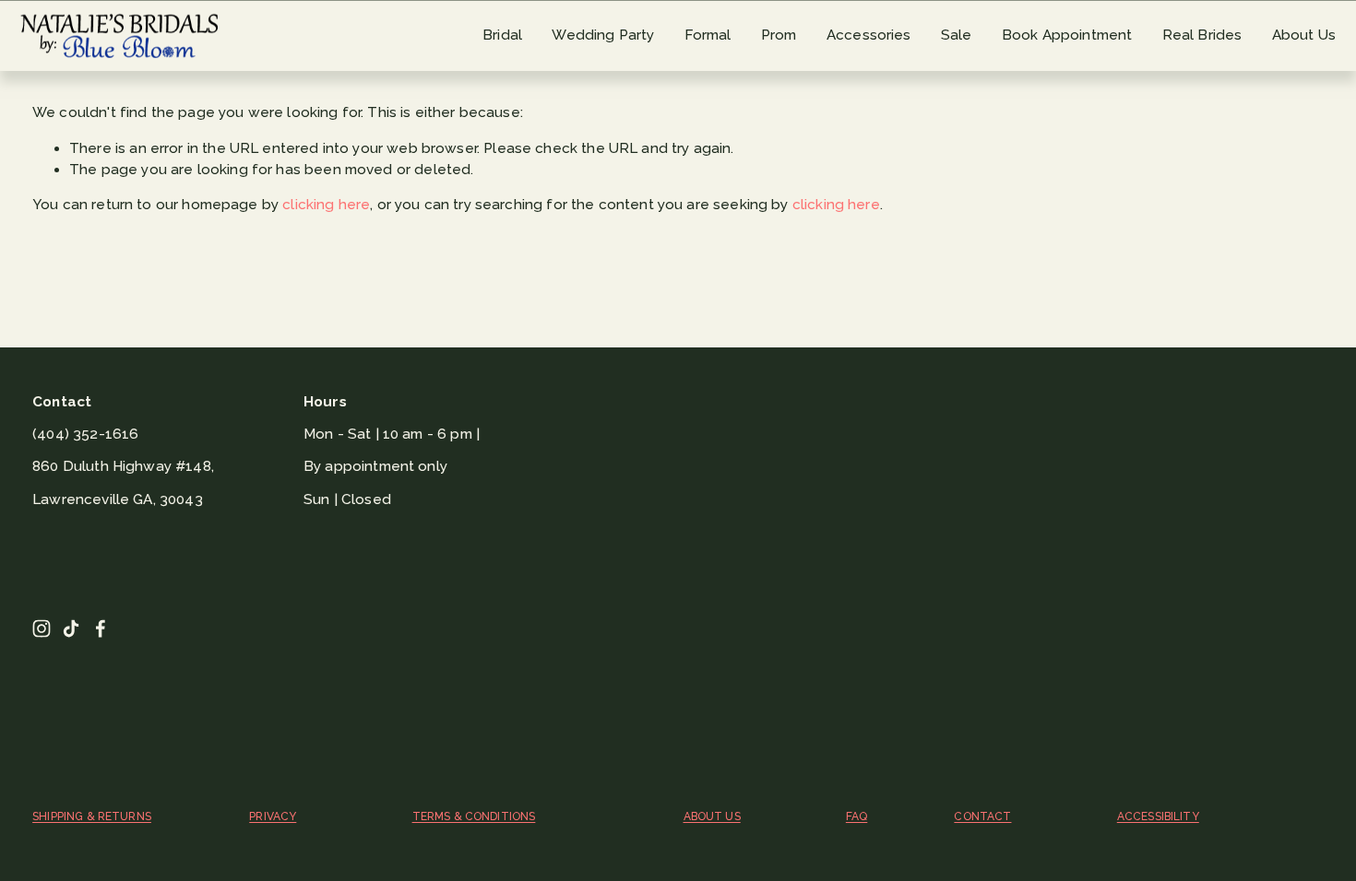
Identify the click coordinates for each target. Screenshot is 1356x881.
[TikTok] (71, 628)
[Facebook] (100, 628)
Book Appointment (1067, 35)
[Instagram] (41, 628)
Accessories (869, 35)
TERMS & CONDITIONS (474, 816)
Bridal (502, 35)
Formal (708, 35)
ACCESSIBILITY (1158, 816)
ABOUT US (712, 816)
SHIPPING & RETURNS (91, 816)
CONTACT (982, 816)
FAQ (856, 816)
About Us (1304, 35)
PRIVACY (272, 816)
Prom (779, 35)
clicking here (326, 204)
